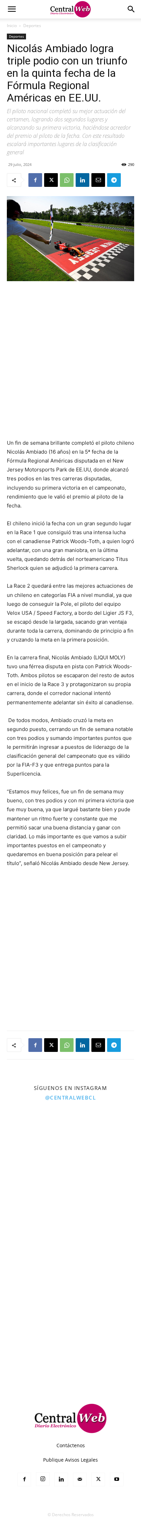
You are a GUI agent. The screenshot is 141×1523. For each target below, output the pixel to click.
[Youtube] (117, 1479)
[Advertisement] (70, 360)
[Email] (98, 180)
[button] (12, 9)
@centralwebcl (70, 1097)
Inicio (12, 25)
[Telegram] (114, 180)
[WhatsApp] (67, 180)
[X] (51, 180)
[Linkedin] (82, 180)
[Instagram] (43, 1479)
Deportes (32, 25)
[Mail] (80, 1479)
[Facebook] (35, 180)
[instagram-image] (35, 1140)
